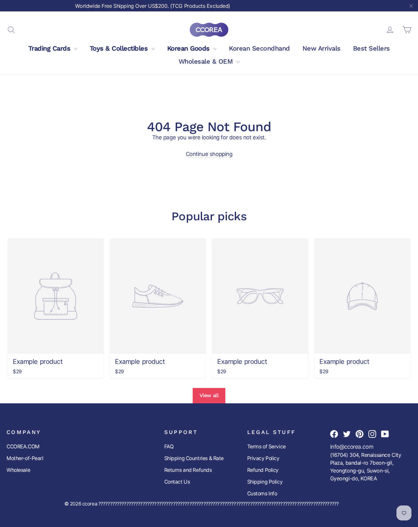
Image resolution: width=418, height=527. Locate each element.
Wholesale (18, 470)
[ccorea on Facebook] (334, 433)
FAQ (169, 446)
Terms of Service (266, 446)
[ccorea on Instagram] (372, 433)
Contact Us (177, 482)
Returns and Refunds (188, 470)
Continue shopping (209, 154)
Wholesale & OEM (207, 61)
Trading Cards (50, 48)
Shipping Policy (265, 482)
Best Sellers (371, 48)
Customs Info (262, 493)
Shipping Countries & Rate (194, 458)
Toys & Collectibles (120, 48)
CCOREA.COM (23, 446)
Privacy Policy (263, 458)
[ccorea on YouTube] (385, 433)
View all (209, 395)
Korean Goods (189, 48)
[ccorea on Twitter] (347, 433)
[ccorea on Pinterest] (359, 433)
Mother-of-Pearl (25, 458)
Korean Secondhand (259, 48)
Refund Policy (263, 470)
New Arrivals (321, 48)
